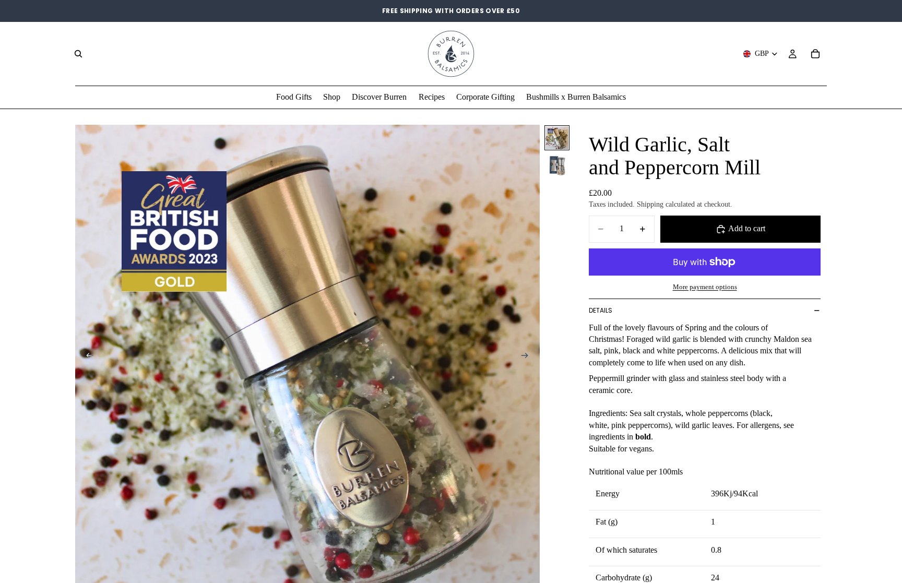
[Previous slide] (86, 357)
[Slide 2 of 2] (556, 164)
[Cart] (815, 53)
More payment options (705, 287)
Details (600, 310)
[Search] (78, 53)
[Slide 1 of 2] (556, 137)
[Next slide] (528, 357)
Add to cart (746, 228)
